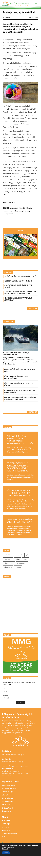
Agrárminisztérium (9, 555)
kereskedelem (8, 559)
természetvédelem (21, 563)
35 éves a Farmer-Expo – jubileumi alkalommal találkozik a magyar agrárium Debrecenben (18, 467)
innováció (22, 208)
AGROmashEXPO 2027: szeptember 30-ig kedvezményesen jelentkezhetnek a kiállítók (20, 440)
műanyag (27, 211)
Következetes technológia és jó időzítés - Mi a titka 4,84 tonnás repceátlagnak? (20, 493)
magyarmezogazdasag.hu (21, 3)
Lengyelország (19, 211)
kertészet (17, 559)
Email (4, 689)
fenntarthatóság (14, 208)
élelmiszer (18, 567)
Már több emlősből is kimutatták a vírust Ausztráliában (18, 299)
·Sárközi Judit (6, 18)
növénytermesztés (8, 214)
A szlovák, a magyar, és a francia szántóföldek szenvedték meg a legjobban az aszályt (20, 293)
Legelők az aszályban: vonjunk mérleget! (18, 281)
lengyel (11, 211)
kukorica (29, 208)
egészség (20, 555)
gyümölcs (28, 555)
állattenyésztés (8, 567)
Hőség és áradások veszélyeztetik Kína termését (20, 276)
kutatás (6, 211)
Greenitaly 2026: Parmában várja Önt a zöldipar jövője (20, 520)
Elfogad (6, 853)
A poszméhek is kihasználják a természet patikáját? (18, 286)
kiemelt (25, 559)
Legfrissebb (8, 272)
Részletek (5, 849)
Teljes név (5, 695)
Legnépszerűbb (9, 322)
